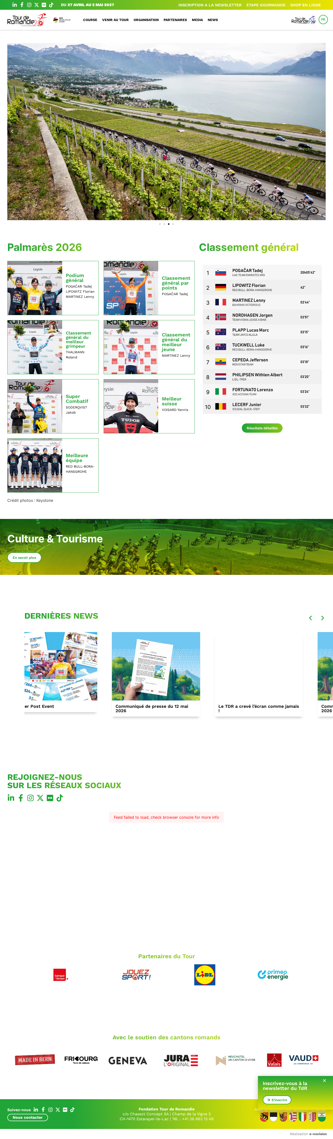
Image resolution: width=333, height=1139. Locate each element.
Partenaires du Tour (166, 956)
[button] (12, 131)
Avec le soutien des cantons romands (166, 1037)
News (213, 20)
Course (90, 20)
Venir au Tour (115, 20)
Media (197, 20)
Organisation (146, 20)
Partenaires (175, 20)
